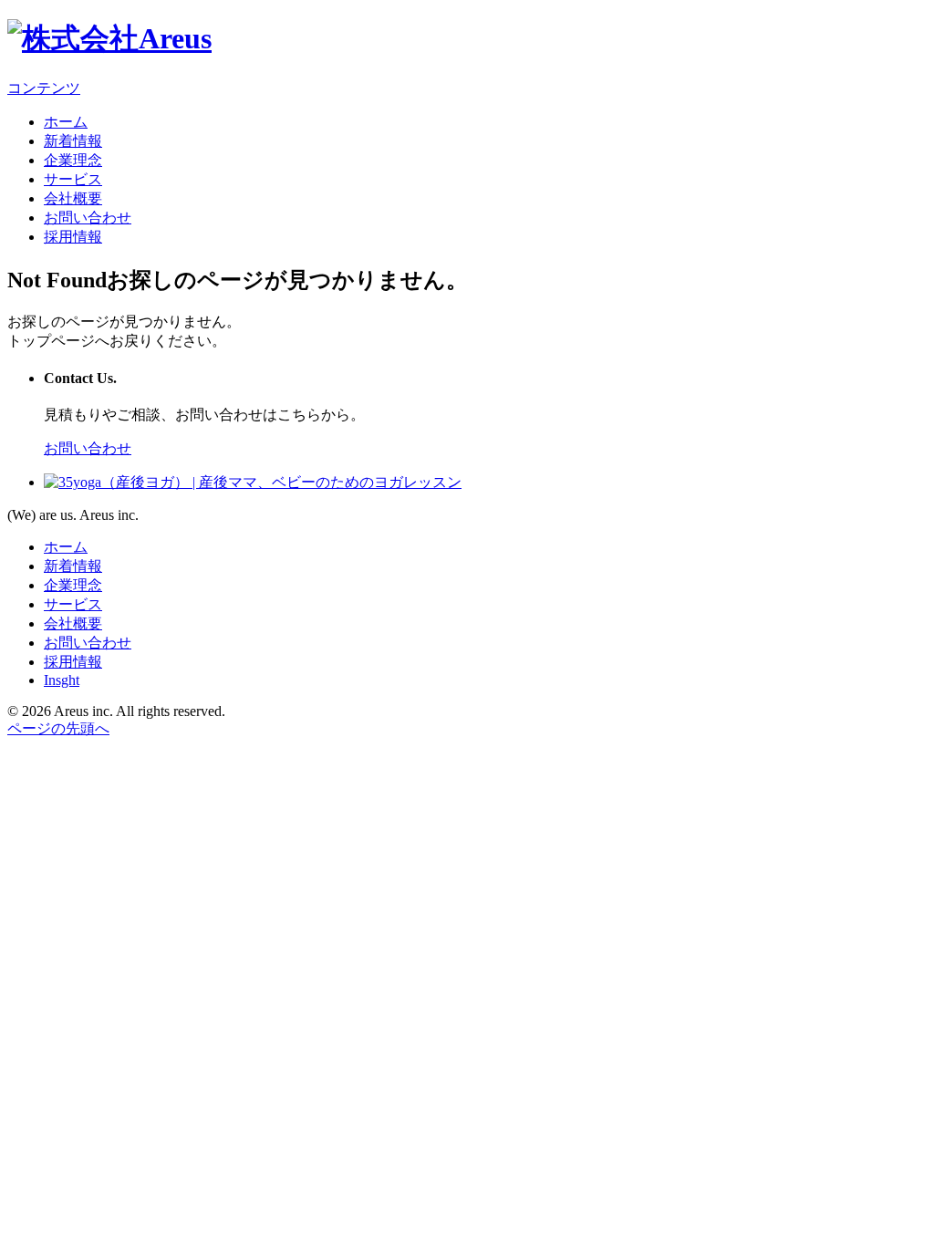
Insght (61, 680)
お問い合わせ (87, 217)
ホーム (66, 122)
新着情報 (73, 141)
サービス (73, 179)
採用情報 (73, 236)
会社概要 (73, 198)
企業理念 (73, 160)
